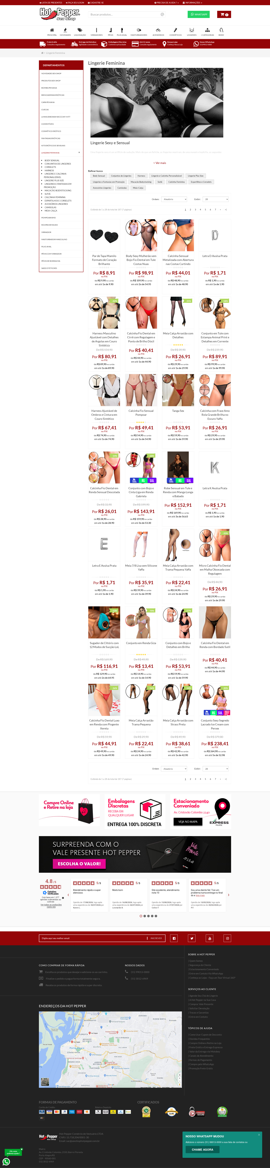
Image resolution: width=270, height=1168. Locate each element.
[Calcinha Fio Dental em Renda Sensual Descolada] (104, 467)
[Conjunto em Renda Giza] (141, 622)
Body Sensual (52, 160)
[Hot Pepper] (61, 14)
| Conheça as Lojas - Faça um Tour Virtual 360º (211, 977)
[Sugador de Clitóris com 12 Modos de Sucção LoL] (104, 622)
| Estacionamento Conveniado (203, 969)
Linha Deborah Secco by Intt (55, 117)
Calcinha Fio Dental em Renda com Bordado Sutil (215, 645)
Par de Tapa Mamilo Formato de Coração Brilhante (104, 259)
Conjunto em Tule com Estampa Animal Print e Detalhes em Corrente (215, 336)
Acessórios (158, 35)
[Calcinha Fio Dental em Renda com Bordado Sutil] (215, 622)
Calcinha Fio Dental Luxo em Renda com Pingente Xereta (104, 724)
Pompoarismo (48, 217)
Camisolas (50, 207)
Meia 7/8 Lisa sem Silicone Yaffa (141, 567)
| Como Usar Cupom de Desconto (205, 1034)
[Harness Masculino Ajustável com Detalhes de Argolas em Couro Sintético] (104, 313)
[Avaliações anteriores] (68, 895)
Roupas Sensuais (49, 225)
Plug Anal (122, 35)
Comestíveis (47, 124)
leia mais (200, 895)
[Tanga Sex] (178, 390)
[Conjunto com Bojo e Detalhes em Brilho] (178, 622)
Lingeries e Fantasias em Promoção (57, 185)
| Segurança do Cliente (199, 965)
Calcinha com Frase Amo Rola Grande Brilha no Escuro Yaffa (215, 414)
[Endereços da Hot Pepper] (110, 1049)
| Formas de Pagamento (200, 1060)
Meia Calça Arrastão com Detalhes (178, 335)
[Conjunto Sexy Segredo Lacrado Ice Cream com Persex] (215, 700)
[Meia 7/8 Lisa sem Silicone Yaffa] (141, 545)
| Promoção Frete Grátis (200, 1068)
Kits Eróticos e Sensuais (53, 145)
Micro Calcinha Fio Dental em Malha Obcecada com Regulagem (215, 569)
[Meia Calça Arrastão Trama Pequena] (141, 700)
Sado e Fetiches (49, 268)
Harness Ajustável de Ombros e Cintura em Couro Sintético (104, 414)
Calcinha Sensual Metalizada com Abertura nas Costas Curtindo (178, 259)
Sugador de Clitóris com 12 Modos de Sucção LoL (104, 645)
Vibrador (46, 232)
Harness (49, 170)
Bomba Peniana (49, 88)
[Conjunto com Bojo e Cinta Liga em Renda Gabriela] (141, 467)
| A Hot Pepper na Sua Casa (202, 999)
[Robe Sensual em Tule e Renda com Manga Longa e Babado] (178, 467)
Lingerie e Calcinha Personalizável (55, 175)
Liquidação (80, 35)
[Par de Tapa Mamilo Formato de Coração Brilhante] (104, 235)
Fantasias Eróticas (50, 138)
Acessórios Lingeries (56, 204)
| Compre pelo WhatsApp (201, 1064)
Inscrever (156, 938)
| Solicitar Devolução (198, 1008)
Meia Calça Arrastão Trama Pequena (141, 722)
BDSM (221, 35)
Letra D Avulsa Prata (214, 256)
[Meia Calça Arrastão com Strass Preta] (178, 700)
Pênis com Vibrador (51, 254)
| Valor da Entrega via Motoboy (204, 1051)
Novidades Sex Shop (51, 73)
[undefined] (63, 898)
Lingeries (191, 35)
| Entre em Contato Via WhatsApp (205, 973)
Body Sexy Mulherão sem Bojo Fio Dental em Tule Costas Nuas (141, 259)
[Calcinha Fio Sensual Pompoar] (141, 390)
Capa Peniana (48, 102)
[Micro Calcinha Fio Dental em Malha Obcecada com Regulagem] (215, 545)
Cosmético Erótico (51, 131)
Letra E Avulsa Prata (104, 565)
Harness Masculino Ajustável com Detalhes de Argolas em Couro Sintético (104, 336)
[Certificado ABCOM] (146, 1111)
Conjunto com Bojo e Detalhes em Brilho (178, 645)
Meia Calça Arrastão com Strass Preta (178, 722)
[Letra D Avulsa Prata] (215, 235)
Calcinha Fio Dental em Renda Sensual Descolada (104, 490)
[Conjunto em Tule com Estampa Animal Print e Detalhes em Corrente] (215, 313)
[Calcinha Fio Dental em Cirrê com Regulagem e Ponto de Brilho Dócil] (141, 313)
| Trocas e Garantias (198, 1012)
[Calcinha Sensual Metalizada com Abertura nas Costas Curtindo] (178, 235)
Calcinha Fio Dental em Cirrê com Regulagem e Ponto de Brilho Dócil (141, 336)
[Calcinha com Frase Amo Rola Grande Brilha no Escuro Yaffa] (215, 390)
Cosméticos (176, 35)
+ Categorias (207, 35)
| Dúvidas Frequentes (199, 1038)
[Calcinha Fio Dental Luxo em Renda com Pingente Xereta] (104, 700)
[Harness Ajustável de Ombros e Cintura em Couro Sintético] (104, 390)
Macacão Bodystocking (58, 190)
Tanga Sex (178, 410)
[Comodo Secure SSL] (197, 1111)
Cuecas (45, 109)
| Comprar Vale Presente (200, 1004)
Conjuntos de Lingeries (58, 164)
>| (226, 210)
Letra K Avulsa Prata (215, 488)
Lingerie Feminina (55, 52)
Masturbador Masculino (54, 239)
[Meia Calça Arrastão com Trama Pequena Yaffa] (178, 545)
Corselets (50, 167)
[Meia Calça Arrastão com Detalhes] (178, 313)
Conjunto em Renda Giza (141, 643)
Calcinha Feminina (55, 197)
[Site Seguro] (222, 1111)
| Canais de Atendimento (200, 1055)
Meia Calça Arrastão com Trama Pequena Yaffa (178, 567)
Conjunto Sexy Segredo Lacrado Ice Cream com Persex (215, 724)
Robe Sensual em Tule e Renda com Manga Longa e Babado (178, 491)
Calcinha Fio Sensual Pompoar (141, 412)
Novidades (65, 35)
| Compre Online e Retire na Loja (204, 1043)
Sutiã (47, 194)
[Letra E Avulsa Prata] (104, 545)
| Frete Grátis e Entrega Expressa (205, 1047)
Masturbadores (139, 35)
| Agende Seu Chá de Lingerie (203, 995)
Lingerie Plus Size (54, 180)
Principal (52, 35)
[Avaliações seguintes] (228, 895)
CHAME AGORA (202, 1150)
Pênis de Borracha (50, 261)
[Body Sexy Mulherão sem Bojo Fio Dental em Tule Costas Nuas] (141, 235)
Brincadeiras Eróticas (52, 95)
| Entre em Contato (198, 1016)
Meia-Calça (51, 210)
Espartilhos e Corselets (58, 200)
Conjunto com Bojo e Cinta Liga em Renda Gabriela (141, 491)
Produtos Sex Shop (50, 80)
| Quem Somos (195, 960)
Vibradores (96, 35)
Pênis (110, 35)
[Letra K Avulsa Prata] (215, 467)
